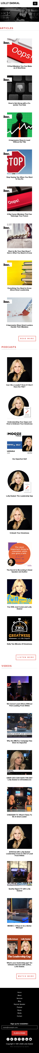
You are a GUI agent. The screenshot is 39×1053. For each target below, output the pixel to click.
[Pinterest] (19, 1039)
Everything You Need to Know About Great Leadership (19, 289)
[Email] (30, 1039)
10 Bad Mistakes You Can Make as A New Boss (19, 67)
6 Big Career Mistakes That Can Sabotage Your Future (19, 215)
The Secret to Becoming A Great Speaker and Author (19, 571)
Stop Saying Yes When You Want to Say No (19, 178)
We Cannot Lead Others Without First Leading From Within (19, 705)
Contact (19, 1016)
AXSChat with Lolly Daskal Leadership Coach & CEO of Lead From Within (19, 854)
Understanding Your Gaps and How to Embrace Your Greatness (19, 423)
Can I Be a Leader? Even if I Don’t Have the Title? (19, 386)
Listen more (26, 657)
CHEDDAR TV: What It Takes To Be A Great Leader (19, 816)
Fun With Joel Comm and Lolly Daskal (19, 608)
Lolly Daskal (10, 3)
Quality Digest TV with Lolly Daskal (19, 890)
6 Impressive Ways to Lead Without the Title (19, 141)
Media (19, 1013)
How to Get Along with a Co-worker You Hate (19, 104)
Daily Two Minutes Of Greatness (19, 644)
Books (19, 1010)
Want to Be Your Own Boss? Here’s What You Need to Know (19, 252)
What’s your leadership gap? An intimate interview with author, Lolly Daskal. (19, 965)
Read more (27, 338)
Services (19, 998)
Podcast (19, 1007)
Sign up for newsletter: (19, 1023)
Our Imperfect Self (19, 459)
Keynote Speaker (19, 1004)
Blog (19, 1001)
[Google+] (15, 1039)
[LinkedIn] (26, 1039)
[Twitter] (11, 1039)
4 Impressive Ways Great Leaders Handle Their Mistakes (19, 326)
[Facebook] (8, 1039)
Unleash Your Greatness (19, 533)
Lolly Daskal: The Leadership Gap (19, 496)
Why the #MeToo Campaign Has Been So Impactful (19, 742)
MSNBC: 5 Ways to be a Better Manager (19, 927)
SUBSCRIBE (19, 1033)
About (19, 995)
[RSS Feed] (23, 1039)
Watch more (26, 976)
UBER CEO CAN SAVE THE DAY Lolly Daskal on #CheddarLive (19, 779)
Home (19, 992)
